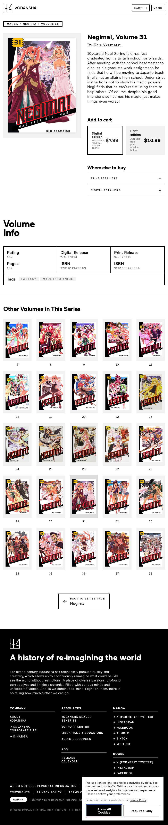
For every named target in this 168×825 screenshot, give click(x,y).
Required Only (141, 811)
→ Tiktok (120, 738)
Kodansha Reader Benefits (76, 718)
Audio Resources (76, 739)
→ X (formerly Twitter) (133, 716)
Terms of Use (80, 792)
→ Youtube (122, 744)
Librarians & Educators (82, 732)
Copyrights (20, 792)
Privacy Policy (49, 792)
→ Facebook (123, 727)
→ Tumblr (121, 733)
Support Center (75, 726)
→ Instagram (124, 722)
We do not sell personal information (43, 786)
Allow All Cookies (104, 810)
